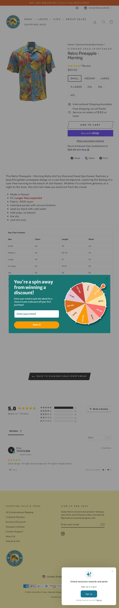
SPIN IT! (37, 325)
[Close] (106, 278)
